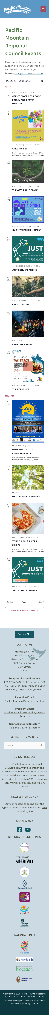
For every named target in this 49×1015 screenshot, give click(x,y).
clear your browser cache (28, 73)
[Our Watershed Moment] (28, 209)
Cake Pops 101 (20, 149)
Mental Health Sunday (26, 497)
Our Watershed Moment (26, 230)
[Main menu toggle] (44, 9)
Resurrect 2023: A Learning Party (22, 452)
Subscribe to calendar (23, 610)
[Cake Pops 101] (28, 125)
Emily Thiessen (32, 1003)
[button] (24, 634)
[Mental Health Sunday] (28, 477)
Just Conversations (24, 270)
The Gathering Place (25, 190)
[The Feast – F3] (28, 366)
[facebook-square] (20, 830)
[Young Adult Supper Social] (28, 518)
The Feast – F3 (20, 389)
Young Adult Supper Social (24, 543)
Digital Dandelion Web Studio (30, 1001)
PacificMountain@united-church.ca (24, 701)
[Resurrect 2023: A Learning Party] (28, 421)
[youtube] (29, 830)
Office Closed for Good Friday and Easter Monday (26, 100)
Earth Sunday (20, 304)
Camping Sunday (22, 344)
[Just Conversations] (28, 249)
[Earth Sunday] (28, 286)
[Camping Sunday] (28, 324)
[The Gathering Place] (28, 171)
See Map (29, 651)
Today (24, 602)
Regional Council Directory (24, 727)
